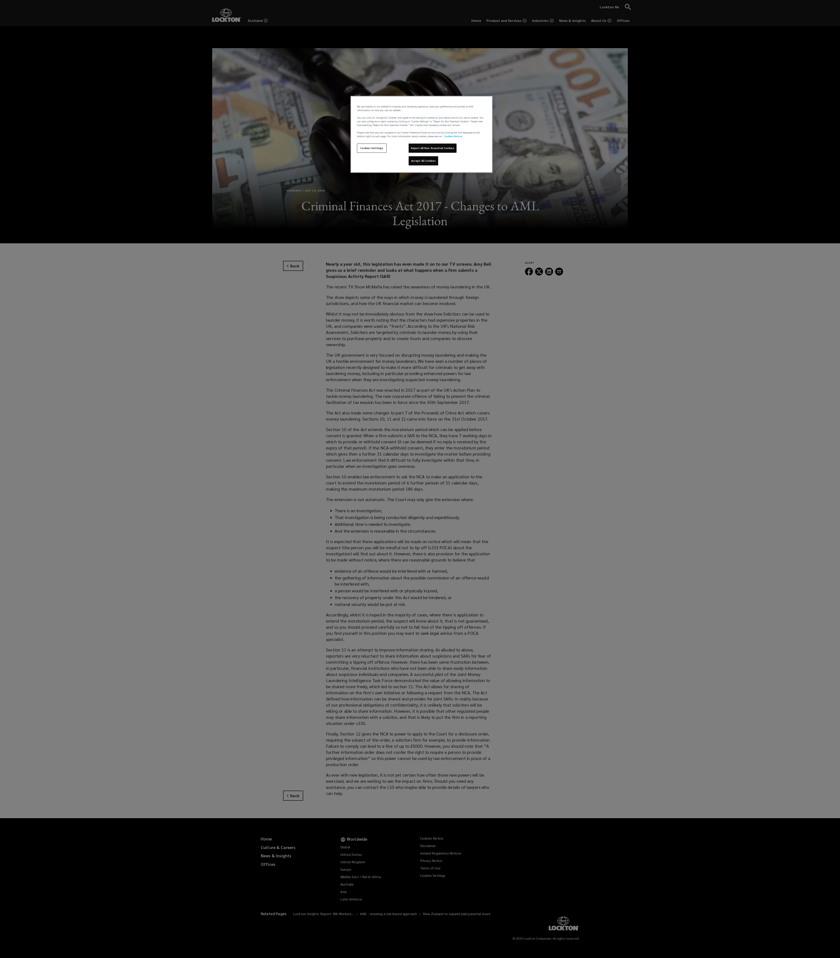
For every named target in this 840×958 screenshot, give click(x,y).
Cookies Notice (453, 136)
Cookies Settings (371, 148)
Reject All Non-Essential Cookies (432, 148)
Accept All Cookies (423, 160)
